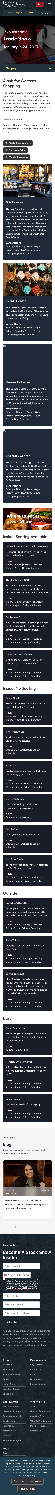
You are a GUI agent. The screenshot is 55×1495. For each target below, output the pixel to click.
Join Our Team (37, 1416)
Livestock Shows (11, 1389)
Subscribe (12, 1321)
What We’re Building (40, 1421)
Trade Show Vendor (13, 1416)
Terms (6, 1453)
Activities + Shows (12, 1374)
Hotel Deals (36, 1379)
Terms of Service (15, 1290)
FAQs (32, 1374)
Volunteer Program (12, 1440)
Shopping (8, 1394)
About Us (35, 1406)
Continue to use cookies (27, 1481)
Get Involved (10, 1401)
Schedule (7, 1364)
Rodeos (7, 1379)
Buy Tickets (9, 1369)
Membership (9, 1430)
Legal (6, 1448)
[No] (50, 1476)
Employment (9, 1421)
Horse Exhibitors (11, 1406)
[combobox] (6, 1275)
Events (7, 1360)
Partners (7, 1435)
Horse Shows (9, 1384)
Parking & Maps (38, 1384)
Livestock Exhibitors (13, 1411)
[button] (6, 1227)
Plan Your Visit (38, 1360)
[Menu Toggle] (49, 4)
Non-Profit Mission (40, 1411)
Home (6, 32)
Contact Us (35, 1369)
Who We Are (37, 1401)
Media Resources (39, 1426)
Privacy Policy (28, 1290)
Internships (9, 1426)
